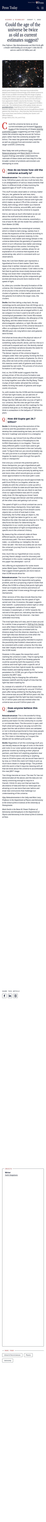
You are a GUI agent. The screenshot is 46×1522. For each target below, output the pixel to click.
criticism (14, 142)
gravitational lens (7, 107)
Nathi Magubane (11, 1175)
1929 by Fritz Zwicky (35, 624)
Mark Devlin (26, 153)
